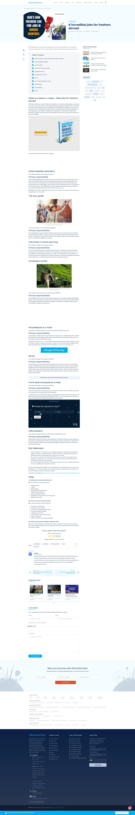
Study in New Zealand (100, 697)
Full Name (92, 746)
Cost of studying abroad (33, 724)
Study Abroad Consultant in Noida (83, 707)
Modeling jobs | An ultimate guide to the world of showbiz (42, 573)
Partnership (53, 743)
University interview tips (58, 716)
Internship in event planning (42, 68)
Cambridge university (76, 747)
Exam (61, 2)
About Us (53, 741)
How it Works (54, 739)
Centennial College (75, 751)
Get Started (65, 682)
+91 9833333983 (37, 793)
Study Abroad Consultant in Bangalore (36, 707)
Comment (31, 633)
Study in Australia (54, 697)
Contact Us (53, 759)
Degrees (99, 87)
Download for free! (122, 812)
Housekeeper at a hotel (41, 74)
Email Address (93, 752)
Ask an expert (54, 750)
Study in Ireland (82, 697)
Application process (95, 81)
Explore (95, 2)
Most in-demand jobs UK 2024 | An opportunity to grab (67, 573)
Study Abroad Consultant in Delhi (52, 707)
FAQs (36, 90)
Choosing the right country (92, 84)
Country (55, 2)
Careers (32, 8)
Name (30, 615)
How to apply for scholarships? (46, 724)
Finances (86, 90)
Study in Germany (90, 697)
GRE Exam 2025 (32, 702)
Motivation (102, 90)
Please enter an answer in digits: (36, 622)
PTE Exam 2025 (76, 702)
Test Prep (92, 97)
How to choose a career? (46, 716)
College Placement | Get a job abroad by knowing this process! (61, 473)
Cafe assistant (38, 84)
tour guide (36, 546)
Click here (38, 469)
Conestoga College (75, 749)
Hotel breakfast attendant (41, 61)
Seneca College (74, 756)
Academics (88, 81)
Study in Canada (45, 697)
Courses (100, 84)
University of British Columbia (78, 758)
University (67, 2)
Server (36, 78)
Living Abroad (96, 90)
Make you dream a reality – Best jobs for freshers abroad (49, 58)
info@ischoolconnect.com (39, 798)
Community (53, 748)
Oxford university (75, 741)
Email (57, 615)
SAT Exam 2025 (67, 702)
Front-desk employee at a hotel (43, 81)
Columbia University (75, 753)
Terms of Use (61, 807)
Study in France (63, 697)
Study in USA (31, 697)
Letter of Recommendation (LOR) (43, 720)
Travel (104, 97)
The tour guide (38, 65)
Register (101, 2)
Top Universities (98, 97)
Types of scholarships (58, 724)
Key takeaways (38, 87)
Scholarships (78, 2)
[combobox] (91, 760)
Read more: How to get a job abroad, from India (54, 377)
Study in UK (38, 697)
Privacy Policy (53, 807)
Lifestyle (91, 90)
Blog (28, 8)
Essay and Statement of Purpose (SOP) (59, 720)
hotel (43, 341)
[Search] (106, 2)
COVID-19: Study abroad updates (90, 87)
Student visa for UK (54, 711)
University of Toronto (76, 745)
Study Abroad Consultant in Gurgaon (99, 707)
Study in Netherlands (72, 697)
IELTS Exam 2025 (50, 702)
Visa (94, 100)
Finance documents (82, 720)
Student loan (67, 724)
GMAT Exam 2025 (41, 702)
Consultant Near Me (88, 2)
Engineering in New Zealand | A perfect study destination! (71, 596)
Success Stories (87, 97)
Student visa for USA (33, 711)
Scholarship (53, 745)
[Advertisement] (54, 161)
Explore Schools (55, 757)
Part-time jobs (83, 724)
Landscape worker (39, 71)
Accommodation (75, 724)
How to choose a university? (34, 716)
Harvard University (75, 738)
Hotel (60, 396)
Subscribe (98, 765)
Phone (91, 757)
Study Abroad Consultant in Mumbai (68, 707)
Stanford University (75, 743)
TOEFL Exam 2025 (58, 702)
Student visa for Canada (44, 711)
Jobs (72, 2)
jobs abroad (45, 543)
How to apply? (32, 720)
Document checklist (72, 720)
